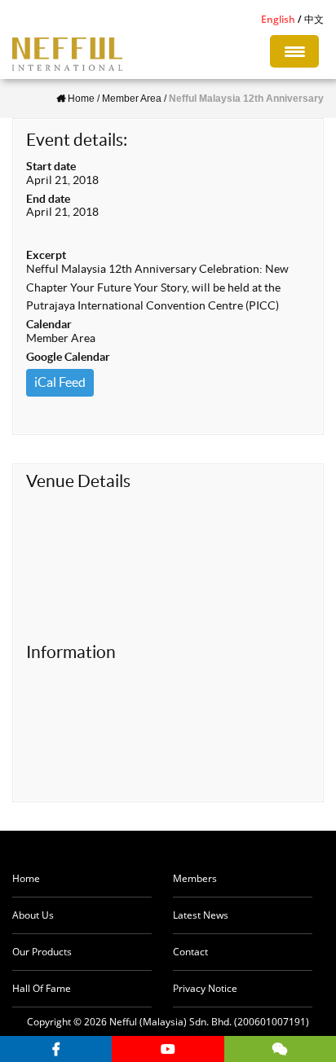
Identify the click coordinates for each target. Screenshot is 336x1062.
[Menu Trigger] (294, 51)
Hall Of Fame (41, 988)
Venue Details (78, 481)
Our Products (42, 952)
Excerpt (46, 254)
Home (26, 878)
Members (195, 878)
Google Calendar (68, 356)
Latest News (200, 915)
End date (48, 198)
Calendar (49, 324)
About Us (33, 915)
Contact (190, 952)
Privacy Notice (205, 988)
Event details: (76, 139)
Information (71, 652)
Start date (51, 166)
